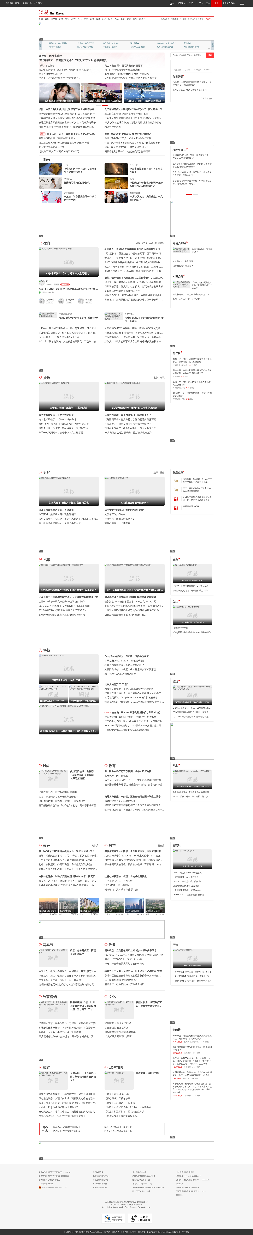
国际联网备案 (98, 1172)
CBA (144, 243)
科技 (73, 19)
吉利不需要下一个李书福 (117, 523)
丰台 (61, 914)
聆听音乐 (106, 43)
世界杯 (54, 19)
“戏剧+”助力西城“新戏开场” (118, 1036)
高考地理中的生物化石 (116, 776)
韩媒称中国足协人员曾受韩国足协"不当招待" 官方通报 (67, 118)
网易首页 (9, 3)
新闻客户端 (192, 19)
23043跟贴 (204, 1042)
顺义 (81, 914)
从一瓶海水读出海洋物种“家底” (120, 980)
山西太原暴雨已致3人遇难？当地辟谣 (190, 90)
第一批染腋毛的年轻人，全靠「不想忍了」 (61, 523)
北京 (129, 19)
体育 (47, 19)
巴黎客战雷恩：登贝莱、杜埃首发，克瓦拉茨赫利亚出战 (134, 286)
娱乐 (80, 19)
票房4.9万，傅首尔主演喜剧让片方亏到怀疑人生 (64, 424)
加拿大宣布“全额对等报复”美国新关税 (131, 134)
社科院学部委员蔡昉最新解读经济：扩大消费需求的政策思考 (197, 498)
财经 (67, 19)
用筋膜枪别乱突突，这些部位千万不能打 (191, 590)
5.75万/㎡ (140, 914)
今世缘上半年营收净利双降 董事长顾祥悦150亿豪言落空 (146, 184)
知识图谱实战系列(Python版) (186, 886)
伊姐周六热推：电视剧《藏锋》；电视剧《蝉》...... (65, 801)
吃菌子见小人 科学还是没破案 (186, 299)
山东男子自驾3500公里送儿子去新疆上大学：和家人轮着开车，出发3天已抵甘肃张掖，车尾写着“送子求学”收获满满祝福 (192, 1061)
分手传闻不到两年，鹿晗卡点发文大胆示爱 (61, 432)
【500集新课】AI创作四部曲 (186, 877)
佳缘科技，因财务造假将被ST (120, 519)
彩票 (61, 19)
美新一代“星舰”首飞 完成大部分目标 (124, 959)
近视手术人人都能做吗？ (184, 261)
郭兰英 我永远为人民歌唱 (118, 1023)
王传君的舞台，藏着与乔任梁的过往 (129, 147)
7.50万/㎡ (74, 914)
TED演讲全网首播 (56, 47)
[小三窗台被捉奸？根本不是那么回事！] (116, 169)
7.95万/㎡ (120, 914)
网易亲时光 (165, 19)
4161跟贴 (196, 1067)
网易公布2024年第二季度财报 (66, 1127)
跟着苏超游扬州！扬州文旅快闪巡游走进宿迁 (62, 1116)
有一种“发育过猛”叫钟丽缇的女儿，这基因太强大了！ (67, 851)
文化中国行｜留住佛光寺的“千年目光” (58, 1107)
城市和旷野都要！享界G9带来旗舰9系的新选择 (129, 688)
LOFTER (116, 1067)
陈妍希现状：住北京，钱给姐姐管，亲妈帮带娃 (63, 428)
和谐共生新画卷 (113, 127)
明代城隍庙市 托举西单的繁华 (120, 1032)
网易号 (142, 19)
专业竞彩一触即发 (191, 47)
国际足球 (160, 243)
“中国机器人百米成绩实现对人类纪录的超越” (128, 74)
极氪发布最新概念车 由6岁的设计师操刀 (125, 614)
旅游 (46, 1067)
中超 (151, 243)
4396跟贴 (196, 1053)
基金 (162, 472)
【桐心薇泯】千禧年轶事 (117, 1098)
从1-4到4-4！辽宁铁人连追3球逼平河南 (59, 337)
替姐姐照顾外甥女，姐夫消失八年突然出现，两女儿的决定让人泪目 (191, 173)
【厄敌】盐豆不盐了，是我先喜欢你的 (124, 1111)
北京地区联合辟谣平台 (141, 1180)
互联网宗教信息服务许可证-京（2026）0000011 (191, 1193)
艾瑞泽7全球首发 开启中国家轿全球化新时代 (62, 614)
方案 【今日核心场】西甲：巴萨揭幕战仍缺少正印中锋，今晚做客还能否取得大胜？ (68, 289)
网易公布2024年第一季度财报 (118, 1127)
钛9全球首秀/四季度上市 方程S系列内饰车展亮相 (64, 606)
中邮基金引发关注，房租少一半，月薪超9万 (61, 980)
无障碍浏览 (27, 3)
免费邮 (200, 19)
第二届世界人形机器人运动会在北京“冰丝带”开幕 (64, 142)
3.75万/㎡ (95, 914)
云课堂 (177, 845)
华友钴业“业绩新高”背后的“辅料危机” (124, 510)
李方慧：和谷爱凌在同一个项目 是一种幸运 (80, 198)
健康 (123, 19)
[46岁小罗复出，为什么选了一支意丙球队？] (116, 197)
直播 (92, 19)
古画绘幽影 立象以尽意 (117, 1027)
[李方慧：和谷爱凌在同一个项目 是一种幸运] (50, 197)
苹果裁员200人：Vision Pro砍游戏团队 (125, 660)
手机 (107, 712)
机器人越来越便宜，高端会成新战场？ (124, 665)
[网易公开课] (181, 3)
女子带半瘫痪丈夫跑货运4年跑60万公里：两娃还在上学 (133, 109)
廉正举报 (176, 1232)
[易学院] (183, 99)
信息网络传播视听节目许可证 (187, 1187)
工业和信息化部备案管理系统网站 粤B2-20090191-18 (126, 1202)
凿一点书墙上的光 (83, 43)
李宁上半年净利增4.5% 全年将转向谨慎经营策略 (197, 489)
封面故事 (79, 47)
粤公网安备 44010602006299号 (54, 1187)
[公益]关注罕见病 (180, 628)
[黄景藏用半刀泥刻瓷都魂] (50, 183)
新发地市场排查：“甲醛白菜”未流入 (57, 138)
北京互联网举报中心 (101, 1176)
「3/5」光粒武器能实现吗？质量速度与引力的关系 (202, 285)
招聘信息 (124, 1232)
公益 (175, 601)
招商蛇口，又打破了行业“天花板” (122, 889)
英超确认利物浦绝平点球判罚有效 (122, 291)
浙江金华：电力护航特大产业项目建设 (124, 984)
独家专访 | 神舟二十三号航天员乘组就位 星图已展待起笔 (134, 955)
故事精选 (50, 997)
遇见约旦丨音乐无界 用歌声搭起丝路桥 (125, 69)
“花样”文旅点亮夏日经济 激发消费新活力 (60, 65)
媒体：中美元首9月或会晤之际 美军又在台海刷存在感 (66, 109)
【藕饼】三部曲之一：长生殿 (120, 1103)
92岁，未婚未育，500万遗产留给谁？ (58, 796)
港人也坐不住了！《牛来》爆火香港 (57, 419)
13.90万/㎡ (160, 914)
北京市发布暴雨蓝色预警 (51, 147)
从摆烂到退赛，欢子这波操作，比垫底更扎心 (128, 415)
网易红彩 (174, 19)
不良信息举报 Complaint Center (159, 1232)
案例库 (95, 845)
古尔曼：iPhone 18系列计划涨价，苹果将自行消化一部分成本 (137, 713)
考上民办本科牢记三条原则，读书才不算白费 (128, 771)
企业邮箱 (182, 19)
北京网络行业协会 (139, 1172)
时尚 (46, 766)
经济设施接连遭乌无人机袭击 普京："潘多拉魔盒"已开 (67, 113)
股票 (155, 472)
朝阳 (40, 914)
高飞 (48, 281)
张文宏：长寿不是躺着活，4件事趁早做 (191, 586)
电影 (155, 377)
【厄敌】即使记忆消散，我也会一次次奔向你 (128, 1107)
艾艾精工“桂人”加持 (115, 514)
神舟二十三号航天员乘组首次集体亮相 (124, 963)
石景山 (107, 914)
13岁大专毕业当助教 (111, 47)
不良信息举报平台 (100, 1184)
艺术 (175, 765)
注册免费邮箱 (228, 3)
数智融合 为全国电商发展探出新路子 (58, 74)
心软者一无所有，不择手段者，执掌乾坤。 (61, 1032)
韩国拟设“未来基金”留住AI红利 (120, 674)
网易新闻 (51, 12)
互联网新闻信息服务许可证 (49, 1180)
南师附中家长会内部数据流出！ (121, 801)
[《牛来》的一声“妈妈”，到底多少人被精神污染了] (50, 169)
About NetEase (96, 1232)
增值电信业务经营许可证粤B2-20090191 (55, 1172)
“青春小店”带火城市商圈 (117, 65)
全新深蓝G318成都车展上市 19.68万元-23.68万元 (130, 601)
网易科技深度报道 (137, 47)
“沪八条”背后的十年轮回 (117, 885)
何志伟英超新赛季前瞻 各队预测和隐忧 (131, 142)
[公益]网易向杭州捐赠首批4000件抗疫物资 (192, 632)
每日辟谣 (178, 76)
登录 (216, 3)
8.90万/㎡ (54, 914)
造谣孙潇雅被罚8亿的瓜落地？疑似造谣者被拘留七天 (66, 984)
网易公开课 (179, 243)
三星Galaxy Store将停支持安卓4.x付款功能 (127, 730)
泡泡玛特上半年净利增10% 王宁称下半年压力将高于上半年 (197, 480)
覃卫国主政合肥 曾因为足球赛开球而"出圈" (127, 113)
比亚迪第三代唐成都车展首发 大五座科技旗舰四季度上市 (68, 597)
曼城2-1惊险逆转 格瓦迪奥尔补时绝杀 (78, 318)
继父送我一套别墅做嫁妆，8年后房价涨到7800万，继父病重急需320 (192, 165)
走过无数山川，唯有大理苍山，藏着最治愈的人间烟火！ (68, 1111)
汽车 (116, 19)
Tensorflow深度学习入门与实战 (187, 881)
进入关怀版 (38, 3)
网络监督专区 (204, 12)
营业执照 (179, 1184)
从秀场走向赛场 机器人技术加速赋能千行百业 (62, 78)
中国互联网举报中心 (101, 1180)
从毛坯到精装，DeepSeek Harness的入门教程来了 (131, 697)
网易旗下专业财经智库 (58, 43)
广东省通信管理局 (46, 1184)
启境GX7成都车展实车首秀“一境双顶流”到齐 (62, 601)
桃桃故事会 (179, 149)
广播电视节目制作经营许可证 (143, 1176)
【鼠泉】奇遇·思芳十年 (117, 1094)
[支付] (200, 3)
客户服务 (132, 1232)
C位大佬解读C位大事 (138, 43)
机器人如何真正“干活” (116, 684)
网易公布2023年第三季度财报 (118, 1131)
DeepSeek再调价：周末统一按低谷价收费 (127, 656)
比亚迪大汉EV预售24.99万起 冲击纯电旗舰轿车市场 (132, 610)
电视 (162, 377)
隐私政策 (141, 1232)
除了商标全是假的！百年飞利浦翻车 (57, 514)
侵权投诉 (185, 1232)
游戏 (175, 681)
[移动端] (172, 3)
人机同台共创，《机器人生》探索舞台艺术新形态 (130, 669)
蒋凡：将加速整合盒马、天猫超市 (56, 510)
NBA (138, 243)
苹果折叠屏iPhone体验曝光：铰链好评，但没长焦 (131, 717)
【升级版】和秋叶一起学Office (187, 890)
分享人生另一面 (190, 43)
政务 (135, 19)
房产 (104, 19)
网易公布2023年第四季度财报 (66, 1131)
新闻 (41, 19)
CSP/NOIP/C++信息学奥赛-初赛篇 (188, 894)
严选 (175, 944)
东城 (147, 914)
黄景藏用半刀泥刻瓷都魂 (77, 182)
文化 (86, 19)
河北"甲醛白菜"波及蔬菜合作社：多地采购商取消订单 (66, 127)
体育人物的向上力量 (165, 47)
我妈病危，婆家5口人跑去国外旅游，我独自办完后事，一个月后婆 (192, 156)
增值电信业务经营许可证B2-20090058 (54, 1176)
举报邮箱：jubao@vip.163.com (188, 1176)
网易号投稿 (205, 98)
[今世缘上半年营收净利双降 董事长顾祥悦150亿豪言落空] (116, 183)
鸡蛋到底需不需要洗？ (183, 266)
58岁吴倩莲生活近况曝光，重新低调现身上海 (128, 432)
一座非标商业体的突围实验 (119, 881)
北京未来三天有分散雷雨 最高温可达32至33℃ (71, 134)
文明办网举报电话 (100, 1187)
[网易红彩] (94, 282)
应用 (17, 3)
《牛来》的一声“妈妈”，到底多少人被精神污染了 (80, 170)
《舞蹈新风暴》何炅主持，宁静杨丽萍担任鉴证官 (130, 419)
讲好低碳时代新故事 (165, 43)
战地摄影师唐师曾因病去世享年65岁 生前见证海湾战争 (67, 122)
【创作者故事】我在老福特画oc (121, 1116)
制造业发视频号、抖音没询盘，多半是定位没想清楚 (66, 864)
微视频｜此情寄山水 (50, 55)
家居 (110, 19)
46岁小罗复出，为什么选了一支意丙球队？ (146, 198)
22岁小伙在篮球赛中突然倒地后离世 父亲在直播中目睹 (133, 122)
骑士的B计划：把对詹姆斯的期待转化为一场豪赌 (144, 319)
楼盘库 (161, 845)
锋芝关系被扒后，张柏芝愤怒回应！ (57, 415)
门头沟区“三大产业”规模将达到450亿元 (59, 151)
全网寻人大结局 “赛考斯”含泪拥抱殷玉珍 (60, 69)
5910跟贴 (195, 1078)
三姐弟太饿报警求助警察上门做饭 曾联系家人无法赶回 (133, 118)
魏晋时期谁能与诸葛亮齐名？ (202, 250)
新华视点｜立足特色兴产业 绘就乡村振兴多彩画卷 (131, 950)
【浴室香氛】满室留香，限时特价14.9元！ (192, 972)
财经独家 (178, 472)
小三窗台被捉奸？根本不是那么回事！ (146, 170)
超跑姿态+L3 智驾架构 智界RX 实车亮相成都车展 (130, 597)
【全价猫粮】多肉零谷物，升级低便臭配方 (192, 980)
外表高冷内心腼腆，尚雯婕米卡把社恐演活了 (128, 424)
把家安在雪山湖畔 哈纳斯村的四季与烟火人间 (128, 78)
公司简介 (107, 1232)
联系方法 (115, 1232)
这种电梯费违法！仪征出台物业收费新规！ (127, 876)
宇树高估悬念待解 (191, 506)
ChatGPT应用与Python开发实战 (187, 873)
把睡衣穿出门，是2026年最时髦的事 (58, 792)
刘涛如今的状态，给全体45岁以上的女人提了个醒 (130, 428)
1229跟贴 (196, 1096)
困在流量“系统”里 (122, 151)
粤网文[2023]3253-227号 (142, 1184)
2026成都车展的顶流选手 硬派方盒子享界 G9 (62, 610)
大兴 (127, 914)
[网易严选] (191, 3)
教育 (98, 19)
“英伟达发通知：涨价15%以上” (127, 138)
